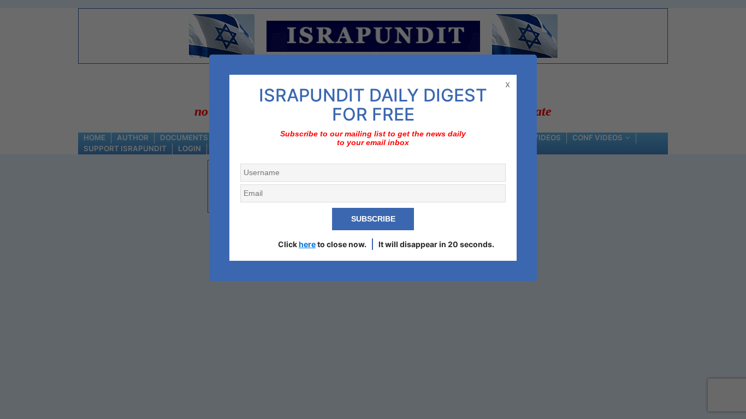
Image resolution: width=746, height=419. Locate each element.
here (307, 244)
